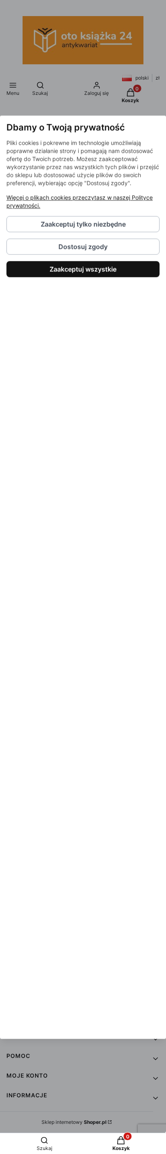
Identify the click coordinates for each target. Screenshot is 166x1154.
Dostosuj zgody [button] (83, 246)
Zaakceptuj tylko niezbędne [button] (83, 224)
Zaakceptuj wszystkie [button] (83, 269)
